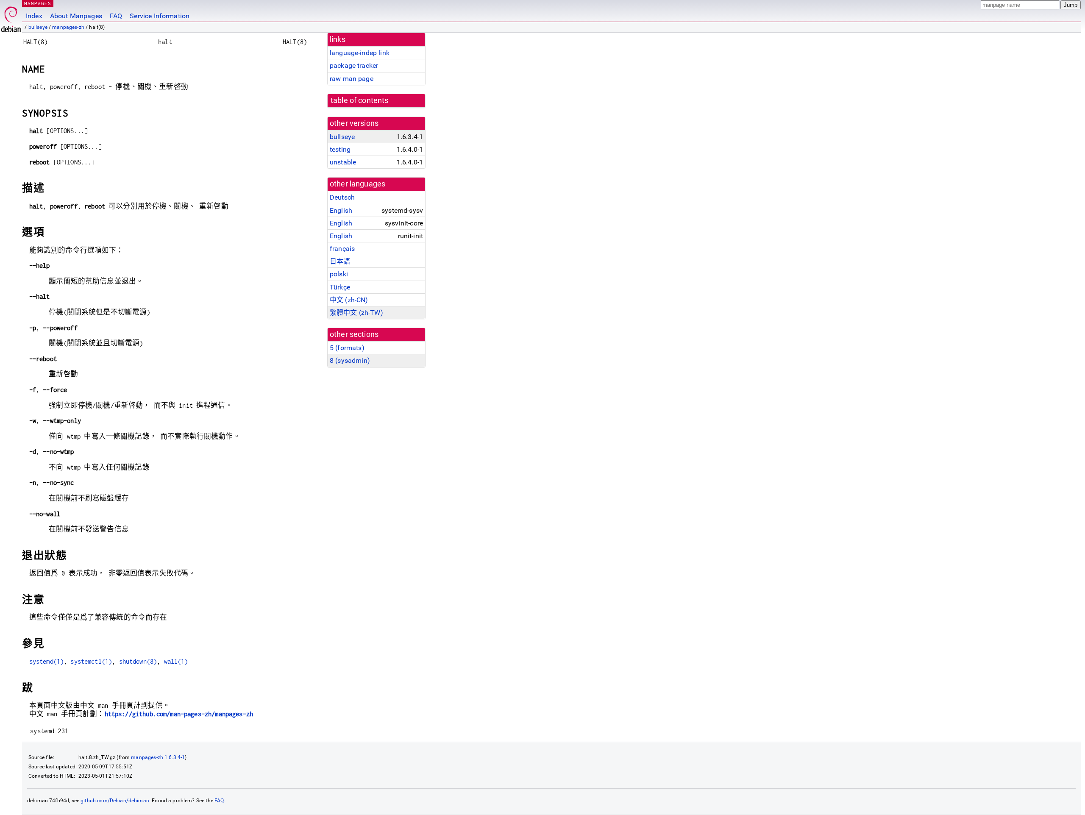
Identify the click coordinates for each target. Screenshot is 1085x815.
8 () (350, 360)
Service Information (159, 16)
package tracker (354, 65)
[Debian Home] (11, 17)
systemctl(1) (91, 661)
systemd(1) (46, 661)
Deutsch (342, 197)
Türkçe (340, 287)
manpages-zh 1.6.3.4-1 (158, 757)
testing (340, 149)
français (342, 249)
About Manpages (76, 16)
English (341, 210)
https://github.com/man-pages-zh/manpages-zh (179, 714)
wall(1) (176, 661)
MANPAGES (37, 3)
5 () (347, 348)
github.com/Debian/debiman (115, 801)
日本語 (340, 261)
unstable (343, 162)
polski (339, 274)
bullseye (37, 27)
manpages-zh (68, 27)
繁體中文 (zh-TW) (356, 313)
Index (34, 16)
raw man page (351, 79)
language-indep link (359, 53)
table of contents (360, 100)
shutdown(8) (138, 661)
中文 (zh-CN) (349, 300)
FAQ (116, 16)
